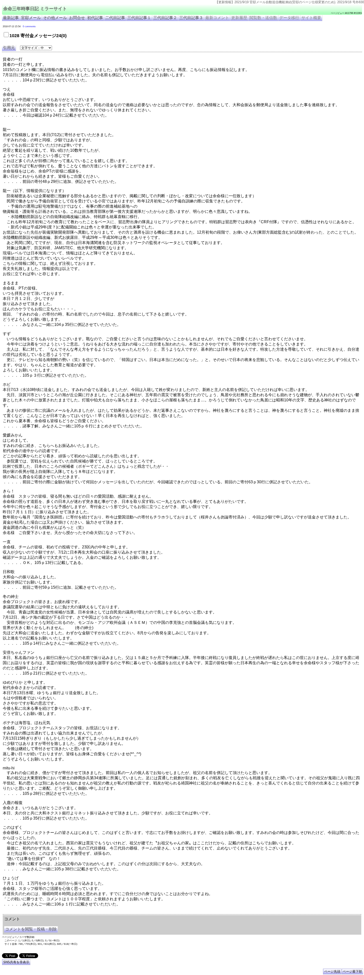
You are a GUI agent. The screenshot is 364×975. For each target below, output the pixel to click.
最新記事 (11, 18)
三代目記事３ (191, 18)
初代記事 (95, 18)
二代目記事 (115, 18)
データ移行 (289, 18)
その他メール (55, 18)
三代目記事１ (139, 18)
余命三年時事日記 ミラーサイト (35, 8)
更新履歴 (239, 18)
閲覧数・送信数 (263, 18)
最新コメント (217, 18)
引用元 (9, 48)
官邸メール (31, 18)
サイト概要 (311, 18)
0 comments (29, 26)
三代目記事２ (165, 18)
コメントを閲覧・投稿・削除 (31, 929)
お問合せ (77, 18)
